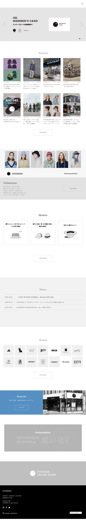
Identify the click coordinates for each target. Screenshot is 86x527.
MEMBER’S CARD (7, 497)
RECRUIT (11, 496)
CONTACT (5, 496)
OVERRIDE (6, 503)
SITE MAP (18, 496)
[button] (4, 24)
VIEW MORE (43, 132)
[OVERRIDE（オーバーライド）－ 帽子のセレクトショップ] (3, 4)
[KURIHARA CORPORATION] (10, 513)
